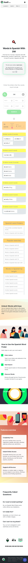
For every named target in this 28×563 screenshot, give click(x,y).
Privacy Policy (19, 69)
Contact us (14, 560)
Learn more (19, 65)
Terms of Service (9, 69)
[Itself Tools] (14, 543)
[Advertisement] (14, 23)
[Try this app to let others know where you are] (14, 396)
